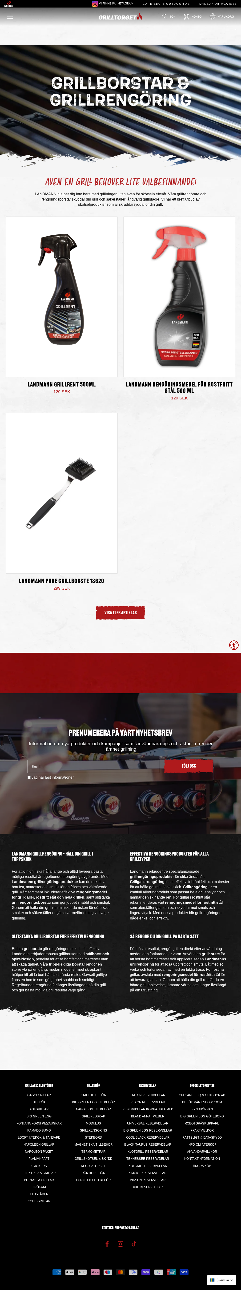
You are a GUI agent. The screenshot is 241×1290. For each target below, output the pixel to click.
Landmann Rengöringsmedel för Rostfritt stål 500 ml (179, 388)
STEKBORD (93, 1137)
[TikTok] (134, 1244)
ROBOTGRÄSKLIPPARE (202, 1123)
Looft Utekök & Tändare (39, 1137)
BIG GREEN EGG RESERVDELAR (147, 1130)
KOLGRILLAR (38, 1109)
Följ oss (189, 766)
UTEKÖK (39, 1102)
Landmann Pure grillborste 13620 (61, 581)
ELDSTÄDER (39, 1194)
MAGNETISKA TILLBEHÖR (93, 1144)
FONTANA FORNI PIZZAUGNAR (39, 1123)
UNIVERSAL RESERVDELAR (147, 1123)
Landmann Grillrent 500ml (62, 385)
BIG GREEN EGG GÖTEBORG (202, 1116)
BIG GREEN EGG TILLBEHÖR (93, 1102)
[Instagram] (120, 1244)
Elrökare (39, 1187)
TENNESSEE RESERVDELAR (147, 1158)
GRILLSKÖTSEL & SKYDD (93, 1158)
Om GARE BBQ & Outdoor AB (202, 1095)
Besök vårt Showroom (202, 1102)
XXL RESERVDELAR (148, 1187)
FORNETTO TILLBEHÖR (93, 1180)
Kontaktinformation (202, 1158)
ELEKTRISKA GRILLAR (39, 1173)
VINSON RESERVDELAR (147, 1180)
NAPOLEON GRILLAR (39, 1144)
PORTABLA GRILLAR (39, 1180)
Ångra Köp (202, 1166)
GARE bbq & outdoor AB (166, 3)
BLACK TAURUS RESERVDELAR (147, 1144)
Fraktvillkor (202, 1130)
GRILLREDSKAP (93, 1116)
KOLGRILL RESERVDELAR (148, 1166)
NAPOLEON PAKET (39, 1151)
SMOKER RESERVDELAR (147, 1173)
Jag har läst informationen (53, 777)
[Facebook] (107, 1244)
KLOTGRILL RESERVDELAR (148, 1151)
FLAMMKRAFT (38, 1158)
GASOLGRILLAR (39, 1095)
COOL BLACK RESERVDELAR (147, 1137)
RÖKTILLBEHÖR (93, 1173)
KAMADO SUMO (39, 1130)
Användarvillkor (202, 1151)
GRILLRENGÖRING (93, 1130)
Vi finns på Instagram (115, 3)
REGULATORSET (93, 1166)
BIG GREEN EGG (39, 1116)
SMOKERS (39, 1166)
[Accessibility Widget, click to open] (234, 645)
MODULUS (93, 1123)
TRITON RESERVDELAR (147, 1095)
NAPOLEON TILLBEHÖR (93, 1109)
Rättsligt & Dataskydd (202, 1137)
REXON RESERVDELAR (147, 1102)
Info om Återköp (202, 1144)
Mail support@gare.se (218, 3)
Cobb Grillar (39, 1201)
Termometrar (93, 1151)
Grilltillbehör (93, 1095)
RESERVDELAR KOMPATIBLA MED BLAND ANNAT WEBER (147, 1113)
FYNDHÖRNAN (202, 1109)
